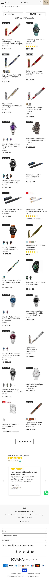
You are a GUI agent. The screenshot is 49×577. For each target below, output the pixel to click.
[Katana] (9, 71)
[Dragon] (32, 419)
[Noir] (4, 139)
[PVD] (27, 277)
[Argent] (4, 420)
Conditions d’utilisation (33, 573)
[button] (31, 46)
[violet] (11, 139)
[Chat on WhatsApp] (46, 494)
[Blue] (27, 241)
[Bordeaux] (7, 312)
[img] (25, 458)
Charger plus (24, 441)
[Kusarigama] (4, 71)
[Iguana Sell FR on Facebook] (16, 551)
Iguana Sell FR (33, 560)
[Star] (6, 71)
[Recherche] (40, 2)
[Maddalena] (29, 241)
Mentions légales (16, 573)
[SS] (30, 277)
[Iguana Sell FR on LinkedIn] (24, 551)
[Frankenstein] (27, 104)
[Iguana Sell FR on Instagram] (20, 551)
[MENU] (1, 2)
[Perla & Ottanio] (4, 276)
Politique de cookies (33, 576)
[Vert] (7, 385)
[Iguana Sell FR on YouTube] (32, 551)
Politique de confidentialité (15, 576)
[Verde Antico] (32, 241)
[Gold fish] (29, 419)
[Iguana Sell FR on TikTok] (28, 551)
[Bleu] (7, 139)
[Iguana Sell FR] (24, 2)
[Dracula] (29, 104)
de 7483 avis (13, 461)
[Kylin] (27, 419)
